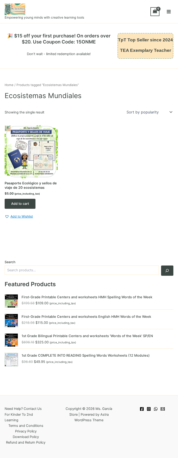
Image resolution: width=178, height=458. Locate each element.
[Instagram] (149, 409)
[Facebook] (142, 409)
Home (9, 85)
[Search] (167, 271)
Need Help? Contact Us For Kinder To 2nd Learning (23, 414)
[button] (19, 216)
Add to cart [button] (20, 204)
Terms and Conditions (25, 426)
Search (10, 262)
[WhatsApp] (156, 409)
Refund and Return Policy (25, 442)
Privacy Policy (26, 431)
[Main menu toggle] (168, 11)
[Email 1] (163, 409)
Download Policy (26, 437)
